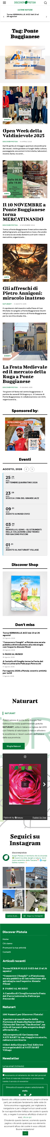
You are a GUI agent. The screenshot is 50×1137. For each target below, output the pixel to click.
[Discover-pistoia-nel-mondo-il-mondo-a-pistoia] (25, 2)
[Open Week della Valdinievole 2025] (25, 105)
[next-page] (46, 16)
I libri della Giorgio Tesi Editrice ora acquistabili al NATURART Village (23, 1047)
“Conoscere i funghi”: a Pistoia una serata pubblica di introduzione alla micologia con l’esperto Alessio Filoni (24, 644)
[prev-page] (3, 16)
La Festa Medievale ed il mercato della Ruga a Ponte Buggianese (25, 374)
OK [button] (25, 1133)
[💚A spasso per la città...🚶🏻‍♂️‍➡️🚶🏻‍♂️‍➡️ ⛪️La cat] (13, 900)
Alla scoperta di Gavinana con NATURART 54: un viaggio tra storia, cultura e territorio (25, 1037)
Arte (6, 277)
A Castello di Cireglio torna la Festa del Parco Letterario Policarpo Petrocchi (23, 662)
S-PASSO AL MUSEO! (13, 654)
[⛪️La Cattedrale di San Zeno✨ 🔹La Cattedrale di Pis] (36, 878)
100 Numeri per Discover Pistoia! (23, 1014)
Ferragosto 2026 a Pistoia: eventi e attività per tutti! (25, 672)
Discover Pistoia (10, 141)
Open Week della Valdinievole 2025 (23, 133)
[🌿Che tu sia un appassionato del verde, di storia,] (36, 900)
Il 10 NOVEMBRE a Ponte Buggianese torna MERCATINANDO (24, 212)
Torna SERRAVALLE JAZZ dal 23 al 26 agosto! (23, 15)
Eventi (7, 119)
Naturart (7, 304)
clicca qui (27, 1117)
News (6, 193)
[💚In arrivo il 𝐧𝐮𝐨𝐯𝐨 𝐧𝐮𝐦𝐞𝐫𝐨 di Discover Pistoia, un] (13, 878)
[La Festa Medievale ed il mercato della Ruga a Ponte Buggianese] (25, 342)
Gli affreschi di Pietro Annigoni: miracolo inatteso (24, 292)
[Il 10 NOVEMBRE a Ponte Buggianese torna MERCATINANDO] (25, 179)
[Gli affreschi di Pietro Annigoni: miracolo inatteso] (25, 263)
